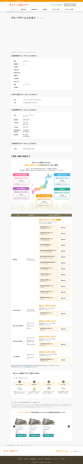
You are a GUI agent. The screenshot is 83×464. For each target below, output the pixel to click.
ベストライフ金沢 (19, 428)
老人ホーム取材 (56, 9)
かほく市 (21, 11)
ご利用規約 (26, 458)
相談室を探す (34, 9)
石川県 (18, 11)
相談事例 (45, 9)
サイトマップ (56, 458)
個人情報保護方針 (27, 366)
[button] (14, 426)
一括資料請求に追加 (21, 435)
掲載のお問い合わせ (48, 458)
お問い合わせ (40, 458)
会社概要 (20, 458)
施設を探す (23, 9)
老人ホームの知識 (69, 9)
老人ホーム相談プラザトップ (11, 11)
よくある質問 (62, 458)
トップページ (13, 9)
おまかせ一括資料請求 (57, 5)
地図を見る (63, 227)
